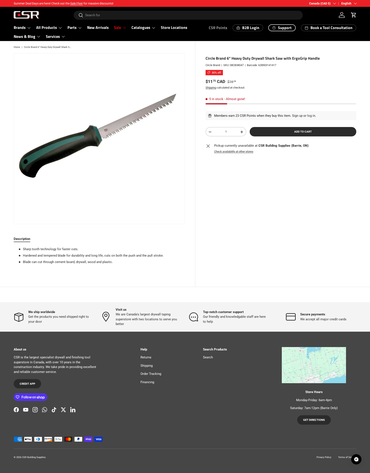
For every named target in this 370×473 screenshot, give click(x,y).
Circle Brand (213, 65)
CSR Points (218, 28)
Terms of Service (347, 457)
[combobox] (188, 15)
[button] (353, 15)
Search (208, 357)
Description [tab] (22, 239)
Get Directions (314, 419)
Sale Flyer (76, 3)
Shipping (211, 87)
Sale (117, 27)
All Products (46, 27)
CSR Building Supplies (34, 457)
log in (311, 116)
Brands (20, 27)
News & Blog (24, 36)
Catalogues (140, 27)
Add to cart (303, 131)
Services (53, 36)
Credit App (27, 383)
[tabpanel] (99, 257)
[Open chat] (356, 459)
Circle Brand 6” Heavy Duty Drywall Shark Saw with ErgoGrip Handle (48, 47)
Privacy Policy (323, 457)
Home (17, 47)
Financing (147, 382)
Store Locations (174, 27)
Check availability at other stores (233, 151)
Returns (145, 357)
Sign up (297, 116)
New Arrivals (98, 27)
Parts (72, 27)
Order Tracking (150, 374)
